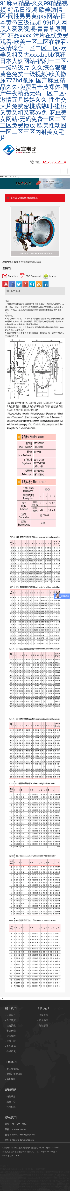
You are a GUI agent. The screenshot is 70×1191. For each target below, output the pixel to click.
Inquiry (52, 276)
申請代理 (11, 1030)
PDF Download (33, 276)
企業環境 (11, 1051)
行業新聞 (43, 1020)
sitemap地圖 (7, 1155)
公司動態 (43, 1015)
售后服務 (11, 1107)
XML (18, 1155)
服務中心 (11, 1101)
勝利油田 (11, 1079)
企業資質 (11, 1020)
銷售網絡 (11, 1096)
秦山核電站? (13, 1069)
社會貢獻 (11, 1025)
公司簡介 (11, 1015)
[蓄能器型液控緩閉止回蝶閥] (35, 225)
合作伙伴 (11, 1046)
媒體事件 (43, 1025)
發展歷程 (11, 1036)
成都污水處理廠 (14, 1074)
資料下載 (11, 1041)
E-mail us (12, 276)
